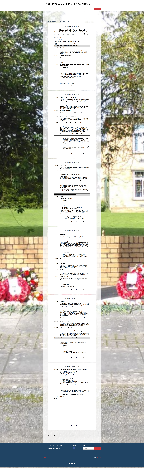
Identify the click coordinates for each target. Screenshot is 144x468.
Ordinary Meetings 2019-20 (71, 16)
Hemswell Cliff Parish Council (68, 3)
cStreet (99, 458)
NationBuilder (98, 457)
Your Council (54, 16)
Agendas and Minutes (61, 16)
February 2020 (80, 16)
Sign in (44, 457)
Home (49, 16)
